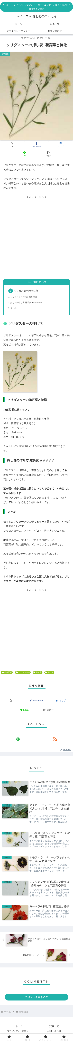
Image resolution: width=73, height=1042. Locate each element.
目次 (35, 282)
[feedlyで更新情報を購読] (18, 739)
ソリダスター (24, 672)
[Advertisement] (36, 237)
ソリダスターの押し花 (26, 291)
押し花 (50, 672)
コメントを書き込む (36, 997)
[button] (49, 154)
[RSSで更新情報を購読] (55, 739)
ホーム (19, 1026)
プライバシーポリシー (19, 1031)
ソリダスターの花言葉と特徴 (23, 297)
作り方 (39, 672)
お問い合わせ (54, 1031)
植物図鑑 (8, 672)
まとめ (13, 308)
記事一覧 (54, 1026)
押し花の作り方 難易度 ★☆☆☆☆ (26, 302)
